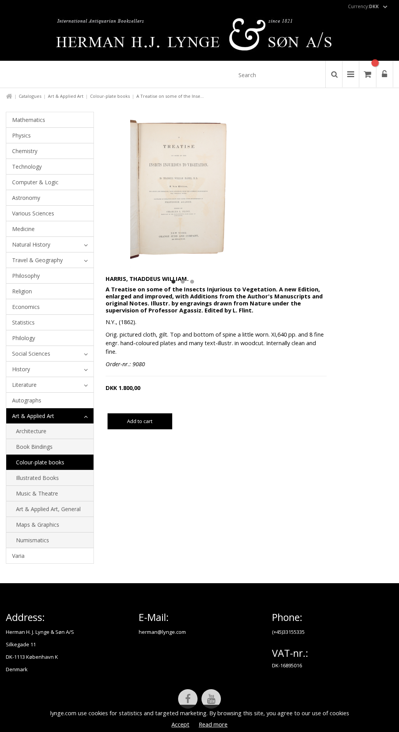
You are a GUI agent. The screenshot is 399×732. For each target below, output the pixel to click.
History (21, 369)
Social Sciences (31, 353)
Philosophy (26, 275)
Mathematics (28, 119)
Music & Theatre (37, 493)
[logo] (199, 37)
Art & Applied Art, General (48, 509)
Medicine (23, 229)
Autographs (26, 400)
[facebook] (188, 699)
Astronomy (26, 197)
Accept (180, 724)
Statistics (23, 322)
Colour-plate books (110, 96)
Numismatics (32, 540)
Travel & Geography (37, 260)
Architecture (31, 431)
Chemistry (24, 151)
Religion (22, 291)
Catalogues (30, 96)
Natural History (31, 244)
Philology (23, 338)
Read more (213, 724)
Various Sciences (33, 213)
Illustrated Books (37, 478)
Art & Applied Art (65, 96)
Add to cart (139, 421)
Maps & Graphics (37, 524)
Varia (18, 555)
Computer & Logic (35, 182)
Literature (24, 384)
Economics (26, 306)
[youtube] (211, 699)
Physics (21, 135)
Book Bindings (34, 446)
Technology (27, 166)
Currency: (363, 6)
